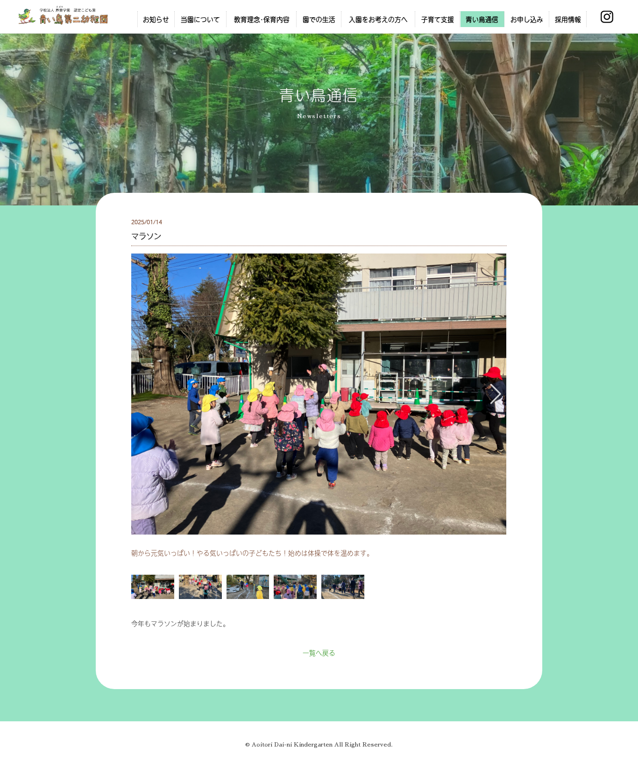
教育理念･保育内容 (262, 19)
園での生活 (319, 19)
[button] (495, 394)
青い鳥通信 (482, 19)
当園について (200, 19)
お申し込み (526, 19)
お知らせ (156, 19)
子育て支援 (437, 19)
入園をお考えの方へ (378, 19)
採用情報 (568, 19)
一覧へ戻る (319, 652)
